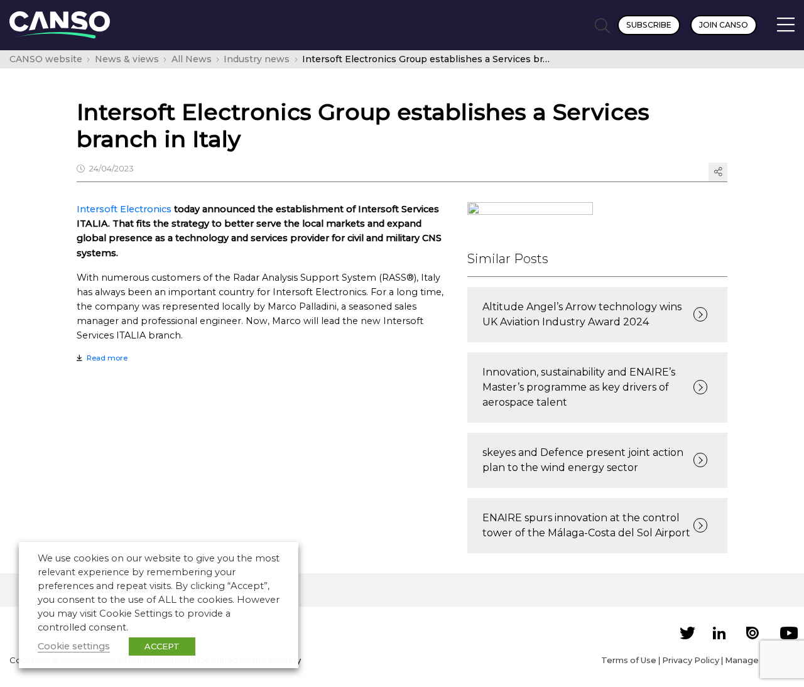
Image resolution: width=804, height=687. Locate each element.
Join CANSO (723, 25)
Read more (107, 358)
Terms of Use (628, 660)
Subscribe (648, 25)
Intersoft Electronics (124, 209)
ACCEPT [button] (162, 646)
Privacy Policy (690, 660)
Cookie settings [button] (74, 646)
